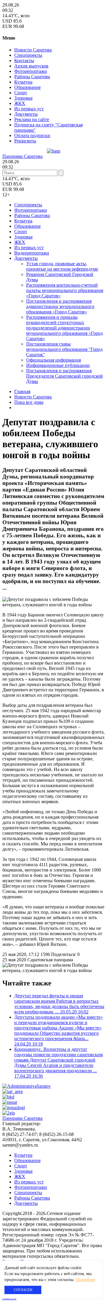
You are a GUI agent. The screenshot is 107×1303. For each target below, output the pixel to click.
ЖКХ (19, 103)
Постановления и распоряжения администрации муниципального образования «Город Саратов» (60, 306)
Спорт (20, 92)
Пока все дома (28, 402)
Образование (27, 87)
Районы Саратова (32, 76)
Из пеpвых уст (29, 108)
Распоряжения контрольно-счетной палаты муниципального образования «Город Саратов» (64, 290)
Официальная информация (53, 359)
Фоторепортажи (30, 71)
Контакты (24, 60)
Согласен (23, 1290)
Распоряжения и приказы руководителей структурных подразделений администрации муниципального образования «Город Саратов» (64, 328)
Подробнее (85, 1279)
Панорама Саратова (22, 156)
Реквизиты (25, 140)
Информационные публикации (58, 365)
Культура (23, 81)
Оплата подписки (32, 135)
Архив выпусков (31, 65)
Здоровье (23, 98)
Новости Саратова (33, 49)
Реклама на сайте (31, 119)
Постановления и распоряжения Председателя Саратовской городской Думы (64, 376)
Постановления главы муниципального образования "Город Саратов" (64, 349)
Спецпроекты (28, 55)
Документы (26, 114)
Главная (22, 391)
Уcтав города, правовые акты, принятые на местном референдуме (62, 266)
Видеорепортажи (31, 252)
